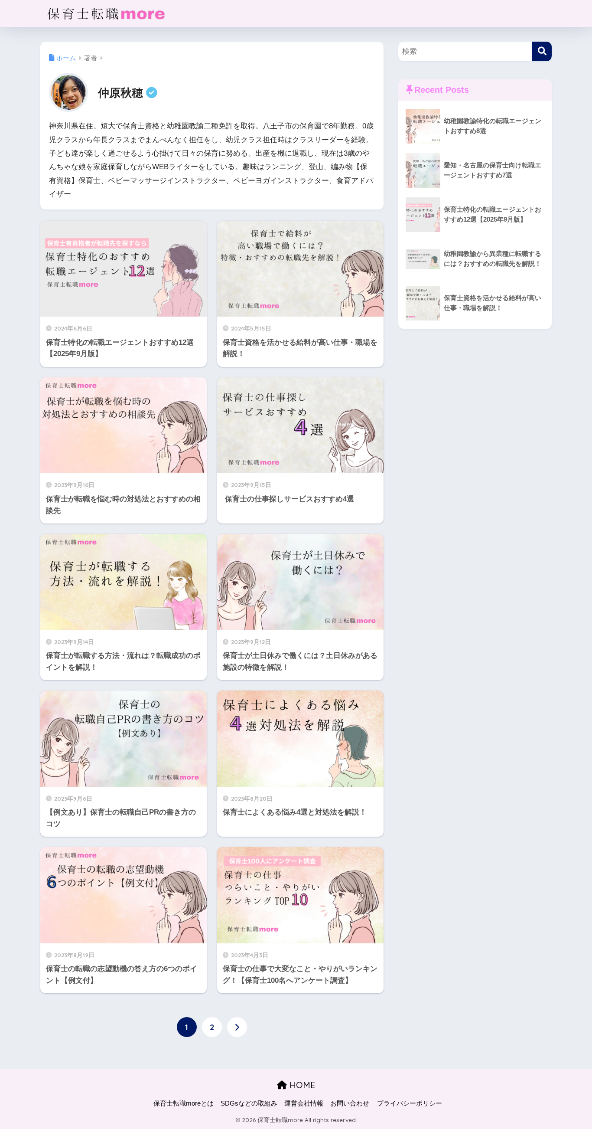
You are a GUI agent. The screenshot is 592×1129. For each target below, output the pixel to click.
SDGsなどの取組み (249, 1103)
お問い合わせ (349, 1103)
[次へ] (237, 1027)
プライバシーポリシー (409, 1103)
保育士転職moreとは (183, 1103)
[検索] (542, 51)
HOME (301, 1085)
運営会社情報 (303, 1103)
